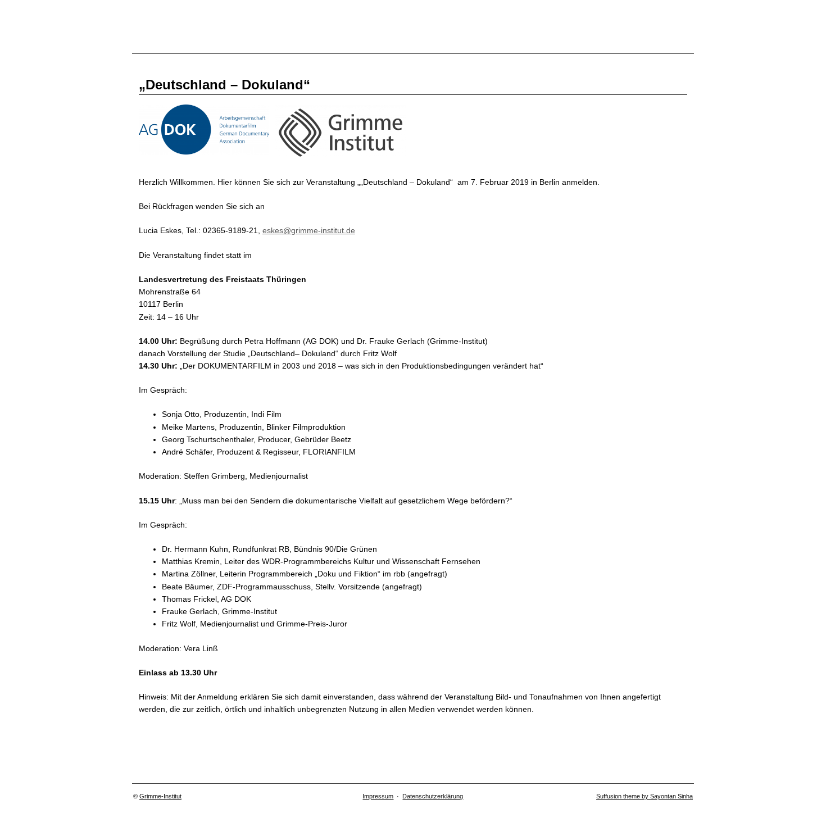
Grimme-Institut (160, 796)
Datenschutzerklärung (432, 796)
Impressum (377, 796)
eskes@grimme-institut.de (308, 230)
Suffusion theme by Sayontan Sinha (644, 796)
